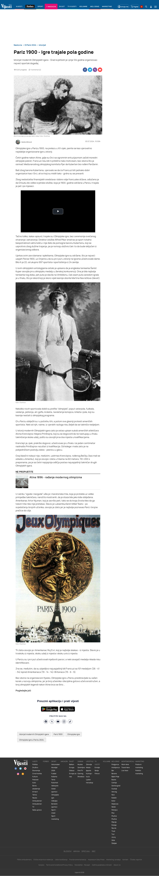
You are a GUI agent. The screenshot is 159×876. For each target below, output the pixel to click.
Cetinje (114, 783)
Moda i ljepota (88, 769)
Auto (34, 783)
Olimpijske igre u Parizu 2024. (31, 740)
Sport (53, 761)
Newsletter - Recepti (82, 865)
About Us (117, 865)
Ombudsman (37, 801)
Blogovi (67, 851)
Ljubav (88, 780)
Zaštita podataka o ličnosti (102, 865)
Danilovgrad (116, 786)
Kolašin (114, 798)
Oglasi (136, 7)
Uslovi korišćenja (61, 859)
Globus (71, 770)
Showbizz (81, 777)
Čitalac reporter (136, 859)
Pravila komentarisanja (77, 859)
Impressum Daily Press (96, 859)
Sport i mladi (53, 811)
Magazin (64, 761)
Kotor (113, 801)
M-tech (35, 792)
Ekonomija (36, 770)
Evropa (71, 767)
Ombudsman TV (37, 805)
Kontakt (125, 859)
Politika (35, 764)
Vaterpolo (54, 786)
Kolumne (106, 761)
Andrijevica (116, 767)
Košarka (54, 777)
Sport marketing (55, 817)
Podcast (35, 780)
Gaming (80, 773)
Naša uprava (37, 810)
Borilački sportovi (54, 805)
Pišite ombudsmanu (24, 859)
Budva (114, 780)
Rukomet (54, 783)
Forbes (46, 761)
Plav (113, 813)
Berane (114, 773)
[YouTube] (58, 721)
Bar (113, 770)
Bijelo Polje (115, 777)
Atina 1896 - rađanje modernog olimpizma (55, 477)
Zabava (80, 761)
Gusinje (114, 789)
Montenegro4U (127, 761)
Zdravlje (89, 764)
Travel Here (125, 767)
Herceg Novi (114, 793)
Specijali (85, 851)
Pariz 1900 (58, 734)
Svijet (71, 761)
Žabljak (114, 843)
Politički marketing (139, 772)
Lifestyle (89, 761)
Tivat (113, 831)
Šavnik (114, 828)
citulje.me (124, 7)
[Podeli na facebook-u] (85, 70)
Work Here (125, 764)
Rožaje (114, 825)
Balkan (71, 764)
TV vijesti (97, 762)
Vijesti (34, 761)
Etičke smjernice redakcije (43, 859)
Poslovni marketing (139, 766)
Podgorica (115, 764)
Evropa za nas (72, 775)
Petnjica (114, 810)
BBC (93, 851)
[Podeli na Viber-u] (95, 70)
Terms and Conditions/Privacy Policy (59, 865)
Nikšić (114, 807)
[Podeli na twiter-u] (90, 70)
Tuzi (113, 834)
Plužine (114, 816)
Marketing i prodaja (113, 859)
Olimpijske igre (73, 734)
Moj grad (115, 761)
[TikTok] (70, 721)
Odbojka (54, 801)
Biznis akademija (36, 787)
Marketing (139, 761)
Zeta (113, 840)
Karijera (41, 865)
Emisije (97, 767)
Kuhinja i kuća (89, 775)
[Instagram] (64, 721)
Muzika (80, 764)
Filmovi (97, 773)
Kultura (35, 777)
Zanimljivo (81, 767)
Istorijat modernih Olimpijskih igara (34, 734)
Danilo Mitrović (26, 142)
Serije (97, 770)
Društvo (35, 767)
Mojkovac (115, 804)
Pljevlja (114, 822)
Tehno (34, 795)
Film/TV (80, 770)
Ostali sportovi (54, 790)
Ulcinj (114, 837)
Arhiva (76, 851)
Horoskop (89, 783)
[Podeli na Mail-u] (100, 70)
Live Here (124, 770)
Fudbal (53, 773)
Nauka (34, 798)
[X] (52, 721)
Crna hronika (37, 773)
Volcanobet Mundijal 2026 (55, 767)
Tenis (53, 780)
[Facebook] (46, 721)
